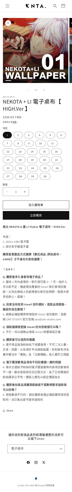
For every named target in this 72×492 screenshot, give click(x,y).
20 (44, 159)
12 (8, 151)
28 (20, 176)
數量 (5, 184)
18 (20, 159)
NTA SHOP (30, 485)
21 (56, 159)
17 (8, 159)
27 (8, 176)
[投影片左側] (28, 90)
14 (32, 151)
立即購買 (36, 215)
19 (32, 159)
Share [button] (9, 410)
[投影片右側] (44, 90)
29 (32, 176)
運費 (15, 122)
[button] (7, 6)
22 (8, 168)
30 (45, 176)
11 (52, 143)
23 (20, 168)
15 (44, 151)
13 (20, 151)
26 (57, 168)
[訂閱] (60, 448)
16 (56, 151)
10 (40, 143)
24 (32, 168)
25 (45, 168)
